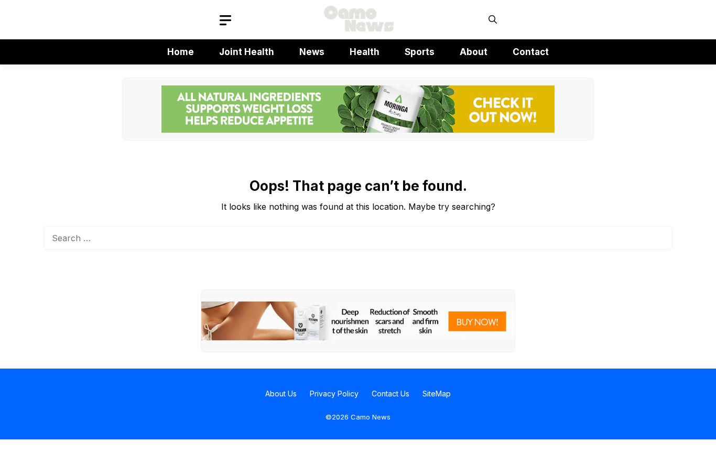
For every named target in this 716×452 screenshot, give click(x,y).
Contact (531, 52)
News (311, 52)
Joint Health (246, 52)
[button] (493, 19)
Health (364, 52)
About (473, 52)
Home (180, 52)
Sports (420, 52)
